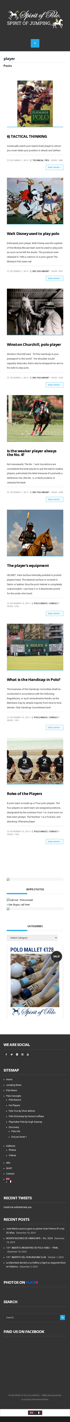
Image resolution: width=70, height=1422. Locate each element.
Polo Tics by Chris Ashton (22, 1111)
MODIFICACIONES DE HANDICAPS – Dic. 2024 (29, 1238)
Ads (8, 1163)
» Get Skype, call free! (18, 904)
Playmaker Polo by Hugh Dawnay (25, 1122)
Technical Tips (40, 160)
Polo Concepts (13, 1096)
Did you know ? (19, 1137)
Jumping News (13, 1085)
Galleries (10, 1146)
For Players (14, 1105)
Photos (12, 1150)
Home (9, 1079)
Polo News (11, 1090)
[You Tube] (27, 1054)
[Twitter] (11, 1054)
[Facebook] (6, 1054)
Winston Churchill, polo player (34, 344)
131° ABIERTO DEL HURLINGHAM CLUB (26, 1257)
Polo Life (15, 1131)
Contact (10, 1173)
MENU (35, 43)
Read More (54, 167)
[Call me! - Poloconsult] (20, 900)
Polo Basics (41, 603)
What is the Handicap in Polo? (33, 679)
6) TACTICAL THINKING (27, 136)
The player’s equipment (28, 565)
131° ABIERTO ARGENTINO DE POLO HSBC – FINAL (32, 1247)
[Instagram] (22, 1054)
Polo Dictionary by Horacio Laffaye (26, 1116)
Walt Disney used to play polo (33, 233)
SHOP (9, 1168)
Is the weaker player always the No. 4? (31, 452)
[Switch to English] (31, 1413)
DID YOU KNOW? (40, 271)
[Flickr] (17, 1054)
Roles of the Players (24, 793)
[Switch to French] (38, 1181)
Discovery (14, 1127)
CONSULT (54, 603)
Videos (12, 1155)
